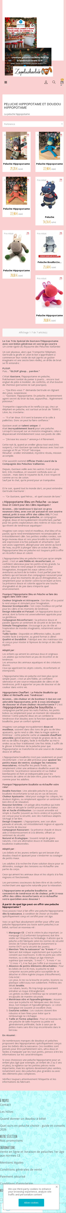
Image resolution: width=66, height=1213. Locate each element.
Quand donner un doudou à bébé (23, 1118)
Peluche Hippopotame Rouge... (49, 317)
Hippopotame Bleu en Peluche (25, 502)
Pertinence (34, 124)
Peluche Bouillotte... (50, 262)
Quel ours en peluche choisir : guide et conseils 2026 (32, 1127)
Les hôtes (6, 1112)
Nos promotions (11, 1140)
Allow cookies (31, 1202)
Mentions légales (11, 1162)
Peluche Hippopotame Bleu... (49, 165)
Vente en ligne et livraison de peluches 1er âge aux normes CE (32, 1153)
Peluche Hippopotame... (49, 218)
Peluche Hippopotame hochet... (16, 272)
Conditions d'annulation (16, 1183)
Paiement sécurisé (12, 1176)
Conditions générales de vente (21, 1169)
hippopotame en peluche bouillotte (28, 707)
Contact (5, 1105)
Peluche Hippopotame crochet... (16, 165)
